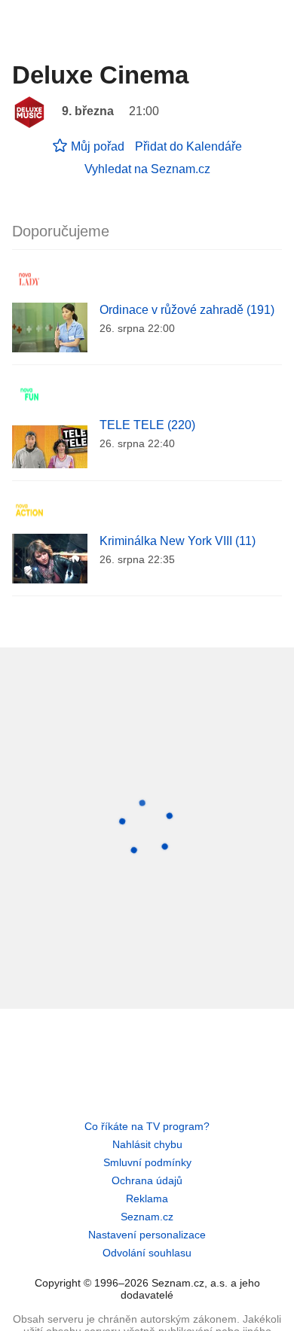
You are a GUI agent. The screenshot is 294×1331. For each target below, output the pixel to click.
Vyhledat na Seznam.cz (147, 169)
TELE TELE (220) (147, 425)
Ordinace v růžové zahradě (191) (187, 309)
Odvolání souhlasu (147, 1253)
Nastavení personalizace (147, 1235)
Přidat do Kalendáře (188, 146)
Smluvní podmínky (147, 1162)
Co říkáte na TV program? (147, 1126)
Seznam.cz (147, 1217)
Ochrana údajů (147, 1180)
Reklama (147, 1198)
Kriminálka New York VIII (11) (178, 541)
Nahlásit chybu (147, 1144)
